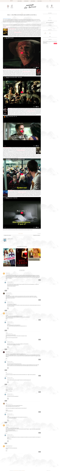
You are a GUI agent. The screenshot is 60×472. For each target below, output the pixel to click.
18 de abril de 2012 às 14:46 (10, 378)
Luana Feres (8, 351)
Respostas (6, 280)
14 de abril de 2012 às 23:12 (10, 342)
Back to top (48, 470)
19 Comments (39, 233)
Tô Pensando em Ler (9, 445)
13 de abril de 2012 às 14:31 (9, 373)
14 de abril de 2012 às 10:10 (9, 404)
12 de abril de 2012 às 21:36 (9, 352)
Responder (6, 290)
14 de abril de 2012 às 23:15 (10, 362)
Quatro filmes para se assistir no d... (9, 259)
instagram (45, 33)
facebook (50, 33)
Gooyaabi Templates (16, 470)
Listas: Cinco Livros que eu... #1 (21, 259)
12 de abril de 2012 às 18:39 (9, 333)
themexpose (23, 470)
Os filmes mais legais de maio (33, 259)
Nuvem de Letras (10, 341)
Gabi (6, 403)
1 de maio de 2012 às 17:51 (9, 446)
